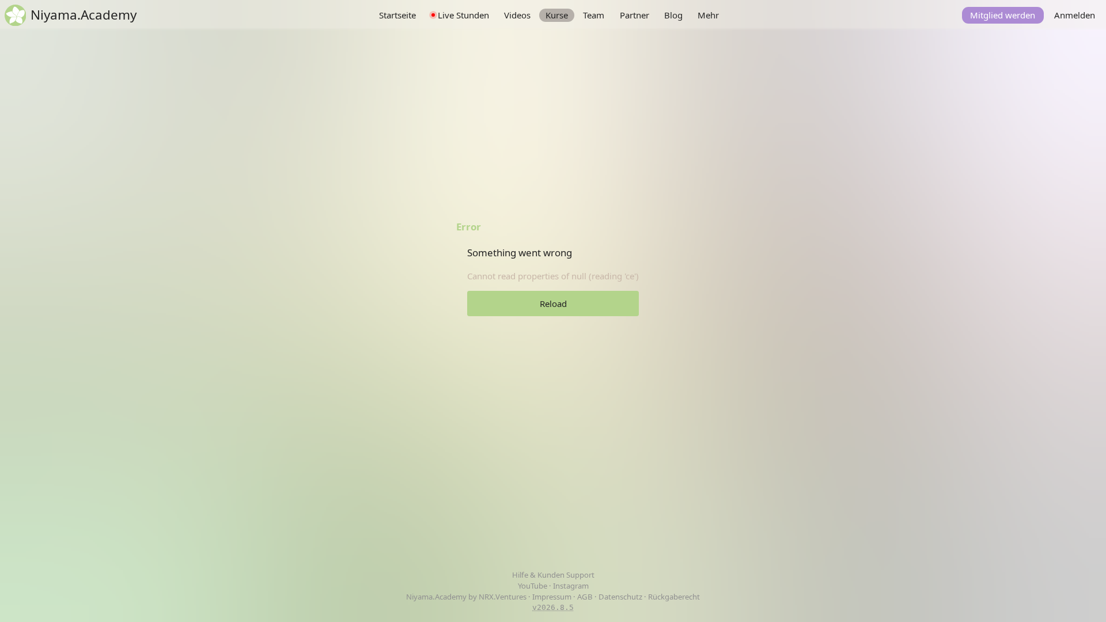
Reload (553, 303)
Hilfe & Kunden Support (553, 575)
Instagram (571, 586)
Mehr (708, 15)
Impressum (551, 596)
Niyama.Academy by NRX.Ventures (467, 596)
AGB (585, 596)
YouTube (533, 586)
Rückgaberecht (674, 596)
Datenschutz (620, 596)
